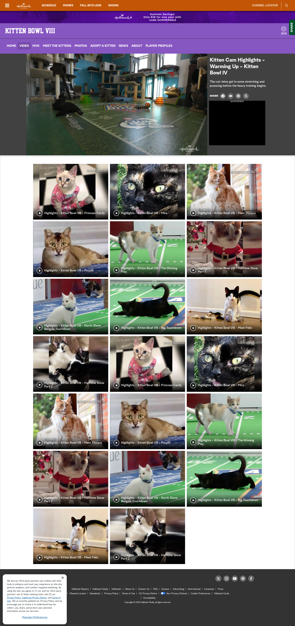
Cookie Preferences (200, 594)
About (136, 45)
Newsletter (95, 594)
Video (24, 45)
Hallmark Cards (221, 594)
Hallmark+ (116, 589)
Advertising (178, 589)
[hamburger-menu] (7, 5)
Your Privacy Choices (176, 594)
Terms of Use (128, 594)
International (194, 589)
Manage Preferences (34, 617)
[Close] (63, 578)
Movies (68, 5)
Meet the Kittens (57, 45)
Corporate (209, 589)
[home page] (23, 6)
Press (220, 589)
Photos (81, 45)
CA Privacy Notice (148, 594)
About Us (129, 589)
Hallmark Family (100, 589)
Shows (113, 5)
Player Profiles (159, 45)
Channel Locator (265, 5)
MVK (35, 45)
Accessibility (149, 598)
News (123, 45)
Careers (165, 589)
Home (11, 45)
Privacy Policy (111, 594)
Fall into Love (90, 5)
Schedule (49, 5)
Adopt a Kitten (102, 45)
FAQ (155, 589)
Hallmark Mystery (80, 589)
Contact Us (143, 589)
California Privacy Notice (34, 598)
